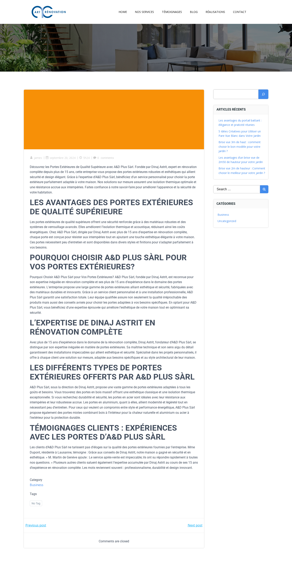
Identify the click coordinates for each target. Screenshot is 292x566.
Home (123, 12)
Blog (194, 12)
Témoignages (172, 12)
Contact (239, 12)
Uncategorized (227, 221)
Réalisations (215, 12)
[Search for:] (236, 189)
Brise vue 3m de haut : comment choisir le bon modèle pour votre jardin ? (240, 146)
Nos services (144, 12)
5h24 (86, 158)
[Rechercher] (263, 94)
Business (36, 485)
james (38, 158)
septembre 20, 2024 (62, 158)
